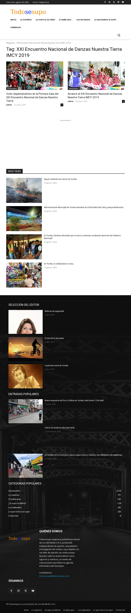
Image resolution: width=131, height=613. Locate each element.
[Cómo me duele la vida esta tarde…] (25, 438)
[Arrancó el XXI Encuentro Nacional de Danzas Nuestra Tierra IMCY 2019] (96, 75)
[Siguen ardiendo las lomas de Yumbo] (24, 190)
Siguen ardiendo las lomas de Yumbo (60, 179)
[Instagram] (109, 2)
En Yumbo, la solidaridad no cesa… (59, 264)
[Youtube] (123, 2)
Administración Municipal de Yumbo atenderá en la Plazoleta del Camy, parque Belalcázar (83, 207)
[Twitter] (114, 2)
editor (9, 105)
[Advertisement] (89, 11)
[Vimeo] (118, 2)
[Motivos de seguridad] (25, 322)
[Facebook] (105, 2)
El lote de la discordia (54, 338)
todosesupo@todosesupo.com (54, 576)
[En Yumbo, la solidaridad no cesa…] (24, 275)
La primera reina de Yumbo (56, 365)
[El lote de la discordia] (25, 349)
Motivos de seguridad (54, 311)
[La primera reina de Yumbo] (25, 376)
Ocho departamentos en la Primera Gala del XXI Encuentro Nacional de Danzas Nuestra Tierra (32, 97)
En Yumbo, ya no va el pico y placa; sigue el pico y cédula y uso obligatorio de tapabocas (83, 455)
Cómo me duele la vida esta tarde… (60, 428)
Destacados (12, 88)
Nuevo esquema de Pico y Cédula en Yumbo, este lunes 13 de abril (74, 400)
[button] (119, 35)
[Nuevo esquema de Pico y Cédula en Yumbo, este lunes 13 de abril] (25, 411)
